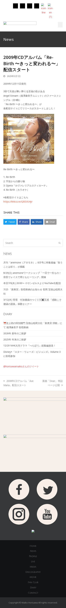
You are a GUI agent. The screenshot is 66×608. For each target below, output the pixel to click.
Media (33, 567)
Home (33, 546)
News (33, 551)
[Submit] (59, 242)
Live (33, 561)
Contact (33, 593)
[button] (60, 24)
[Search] (33, 243)
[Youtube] (36, 5)
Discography (33, 572)
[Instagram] (15, 5)
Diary (33, 588)
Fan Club (33, 582)
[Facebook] (29, 5)
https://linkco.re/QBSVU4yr (17, 201)
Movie (33, 577)
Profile (33, 556)
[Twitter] (22, 5)
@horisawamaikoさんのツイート (21, 366)
